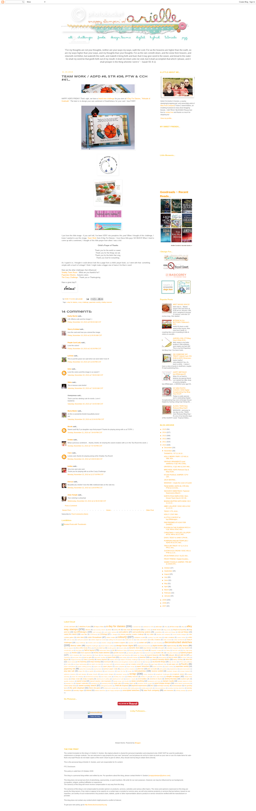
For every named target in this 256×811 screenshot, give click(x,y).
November (168, 451)
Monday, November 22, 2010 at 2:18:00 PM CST (85, 488)
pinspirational (173, 669)
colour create (110, 637)
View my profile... (166, 118)
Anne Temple (72, 495)
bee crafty (147, 629)
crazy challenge (83, 302)
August (167, 574)
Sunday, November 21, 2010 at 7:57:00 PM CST (85, 446)
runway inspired (185, 671)
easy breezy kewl (149, 648)
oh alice (68, 664)
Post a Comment (71, 506)
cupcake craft (132, 642)
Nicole (70, 426)
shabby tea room (119, 676)
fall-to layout (89, 650)
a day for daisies (72, 302)
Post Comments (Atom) (79, 514)
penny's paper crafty (110, 669)
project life (81, 671)
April (166, 587)
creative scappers (119, 642)
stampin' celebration (82, 683)
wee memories (168, 690)
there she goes (94, 688)
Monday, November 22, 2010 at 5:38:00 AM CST (85, 459)
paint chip (163, 664)
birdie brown (157, 629)
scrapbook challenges (162, 674)
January (167, 596)
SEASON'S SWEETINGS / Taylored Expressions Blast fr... (176, 492)
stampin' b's (69, 683)
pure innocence (110, 671)
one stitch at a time (95, 664)
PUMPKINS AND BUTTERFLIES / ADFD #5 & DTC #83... (176, 542)
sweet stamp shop (70, 685)
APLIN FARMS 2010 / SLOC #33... (176, 556)
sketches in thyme (156, 679)
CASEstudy (93, 634)
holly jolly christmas (172, 652)
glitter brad (139, 652)
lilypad (66, 659)
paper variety (169, 666)
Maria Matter (72, 411)
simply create (75, 679)
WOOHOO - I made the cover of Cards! (178, 483)
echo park (160, 648)
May (166, 583)
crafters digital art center (98, 639)
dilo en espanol (69, 648)
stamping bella (106, 683)
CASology (103, 634)
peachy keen (98, 669)
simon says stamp (158, 676)
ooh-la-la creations (120, 664)
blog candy (167, 629)
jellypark (171, 655)
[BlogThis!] (94, 299)
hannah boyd (149, 652)
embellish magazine (173, 648)
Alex (166, 626)
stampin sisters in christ (185, 681)
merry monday (178, 659)
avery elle (117, 629)
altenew (87, 629)
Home (108, 510)
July (166, 577)
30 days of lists (99, 626)
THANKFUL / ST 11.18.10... (174, 453)
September (168, 571)
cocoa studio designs (179, 634)
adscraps (159, 626)
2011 (164, 442)
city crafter (150, 634)
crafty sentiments (179, 639)
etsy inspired (185, 648)
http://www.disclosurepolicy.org (96, 805)
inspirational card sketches (122, 655)
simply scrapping (88, 679)
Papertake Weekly (69, 275)
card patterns (123, 632)
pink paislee (163, 669)
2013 (164, 436)
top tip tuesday (123, 688)
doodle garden (112, 648)
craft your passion (82, 639)
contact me (169, 112)
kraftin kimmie (133, 657)
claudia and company (163, 634)
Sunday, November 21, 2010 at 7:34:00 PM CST (85, 432)
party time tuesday (85, 669)
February (167, 593)
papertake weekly (95, 302)
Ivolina (70, 466)
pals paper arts (174, 664)
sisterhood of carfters (103, 679)
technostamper (177, 685)
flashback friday (122, 650)
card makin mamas (110, 632)
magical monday (76, 659)
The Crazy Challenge (70, 277)
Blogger (138, 743)
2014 (164, 432)
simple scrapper (173, 676)
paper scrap (130, 666)
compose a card (139, 637)
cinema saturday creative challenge (132, 634)
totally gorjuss (134, 688)
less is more (173, 657)
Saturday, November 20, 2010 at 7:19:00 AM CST (85, 388)
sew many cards (106, 676)
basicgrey (136, 630)
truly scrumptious (160, 688)
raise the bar (121, 671)
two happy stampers (114, 690)
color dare (80, 637)
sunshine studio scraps (145, 683)
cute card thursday (156, 642)
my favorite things (159, 662)
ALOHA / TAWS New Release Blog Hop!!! (180, 407)
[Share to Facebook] (99, 299)
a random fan (137, 626)
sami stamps (82, 674)
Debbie (70, 440)
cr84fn (190, 637)
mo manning (82, 662)
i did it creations (74, 655)
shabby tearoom (106, 302)
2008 (164, 603)
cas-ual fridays (183, 632)
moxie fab (140, 662)
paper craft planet (69, 666)
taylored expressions (139, 686)
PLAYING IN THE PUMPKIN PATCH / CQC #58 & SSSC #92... (177, 528)
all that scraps (174, 626)
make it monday (89, 659)
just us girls (88, 657)
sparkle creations (69, 681)
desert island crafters (107, 645)
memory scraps (145, 659)
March (166, 590)
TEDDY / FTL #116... (171, 511)
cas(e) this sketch (70, 634)
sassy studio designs (106, 674)
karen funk (111, 657)
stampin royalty (168, 681)
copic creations (169, 637)
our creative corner (134, 664)
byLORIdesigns (80, 632)
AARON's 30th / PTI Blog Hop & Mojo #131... (182, 339)
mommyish (107, 662)
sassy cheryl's (93, 674)
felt (113, 650)
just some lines (77, 657)
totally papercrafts (147, 688)
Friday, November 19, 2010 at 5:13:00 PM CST (84, 362)
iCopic (96, 655)
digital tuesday (171, 645)
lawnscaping (162, 657)
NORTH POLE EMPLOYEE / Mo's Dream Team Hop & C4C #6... (176, 497)
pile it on (140, 669)
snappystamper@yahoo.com (159, 775)
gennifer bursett (119, 652)
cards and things (170, 632)
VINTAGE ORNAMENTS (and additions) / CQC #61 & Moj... (175, 462)
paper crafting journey (84, 666)
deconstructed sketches (178, 642)
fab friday (79, 650)
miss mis (189, 659)
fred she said (177, 650)
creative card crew (93, 642)
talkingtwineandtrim (107, 685)
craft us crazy (70, 639)
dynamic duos (134, 648)
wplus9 (190, 690)
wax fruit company (151, 690)
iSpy (163, 655)
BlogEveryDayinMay (179, 629)
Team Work (92, 238)
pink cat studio (152, 669)
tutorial (88, 690)
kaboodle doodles (99, 657)
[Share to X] (97, 299)
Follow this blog (95, 716)
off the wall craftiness (185, 662)
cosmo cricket (181, 637)
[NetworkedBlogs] (95, 712)
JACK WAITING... (170, 480)
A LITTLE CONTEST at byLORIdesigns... (172, 518)
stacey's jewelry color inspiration (100, 681)
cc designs (114, 634)
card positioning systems (141, 632)
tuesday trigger (78, 690)
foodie (146, 650)
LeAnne (70, 356)
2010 (164, 445)
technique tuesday (163, 685)
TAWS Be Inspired (121, 686)
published (99, 671)
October (167, 568)
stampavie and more (154, 681)
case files (84, 634)
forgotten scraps (156, 650)
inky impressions (106, 655)
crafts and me (129, 639)
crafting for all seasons (115, 639)
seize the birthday (77, 676)
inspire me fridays (138, 655)
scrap (132, 673)
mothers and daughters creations (124, 662)
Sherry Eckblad (73, 329)
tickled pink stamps (110, 688)
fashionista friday (104, 650)
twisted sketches (100, 690)
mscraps (147, 662)
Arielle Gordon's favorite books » (181, 245)
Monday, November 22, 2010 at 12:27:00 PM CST (85, 474)
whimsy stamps (180, 690)
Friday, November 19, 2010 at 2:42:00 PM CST (84, 349)
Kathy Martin (72, 316)
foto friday (167, 650)
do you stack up (99, 648)
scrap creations (148, 674)
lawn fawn (152, 657)
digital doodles (158, 646)
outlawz (146, 664)
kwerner (143, 657)
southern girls (185, 679)
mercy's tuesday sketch (160, 659)
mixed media (71, 662)
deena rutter (76, 645)
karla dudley (123, 657)
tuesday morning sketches (176, 688)
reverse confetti (157, 671)
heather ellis (160, 652)
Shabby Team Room (69, 272)
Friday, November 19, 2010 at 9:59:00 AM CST (84, 322)
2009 (164, 600)
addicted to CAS (148, 626)
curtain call (143, 642)
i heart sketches (87, 655)
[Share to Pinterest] (102, 299)
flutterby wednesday (135, 650)
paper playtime (119, 666)
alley (182, 626)
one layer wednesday (80, 664)
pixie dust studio (185, 669)
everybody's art (68, 650)
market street (114, 659)
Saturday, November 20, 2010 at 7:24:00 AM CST (85, 404)
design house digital (124, 645)
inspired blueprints (153, 655)
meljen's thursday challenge (129, 659)
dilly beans (183, 645)
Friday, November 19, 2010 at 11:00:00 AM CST (85, 335)
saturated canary (121, 674)
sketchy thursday (171, 679)
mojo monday (95, 662)
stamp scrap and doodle (121, 681)
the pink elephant (77, 688)
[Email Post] (87, 299)
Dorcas (70, 482)
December (168, 448)
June (166, 580)
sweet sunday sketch (87, 685)
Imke (69, 369)
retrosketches (140, 671)
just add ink (181, 655)
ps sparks (90, 671)
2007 (164, 606)
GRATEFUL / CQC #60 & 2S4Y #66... (177, 467)
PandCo (184, 664)
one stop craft (107, 664)
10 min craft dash (69, 626)
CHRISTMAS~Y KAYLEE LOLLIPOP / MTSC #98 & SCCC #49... (177, 533)
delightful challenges (92, 645)
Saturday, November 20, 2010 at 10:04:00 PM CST (86, 419)
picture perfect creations (127, 669)
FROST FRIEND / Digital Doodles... (176, 559)
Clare (70, 453)
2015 (164, 429)
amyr (109, 629)
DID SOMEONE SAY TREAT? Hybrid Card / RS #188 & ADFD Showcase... (182, 356)
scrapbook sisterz (178, 674)
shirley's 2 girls (145, 676)
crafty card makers (141, 639)
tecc (152, 686)
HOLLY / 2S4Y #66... (171, 514)
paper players (107, 666)
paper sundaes (158, 666)
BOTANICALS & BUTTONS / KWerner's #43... (181, 322)
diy (91, 648)
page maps (154, 664)
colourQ (122, 637)
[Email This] (92, 299)
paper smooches (143, 666)
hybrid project (186, 652)
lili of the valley (185, 657)
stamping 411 (95, 683)
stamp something (137, 681)
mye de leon (173, 662)
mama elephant (102, 659)
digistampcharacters (144, 645)
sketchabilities (142, 679)
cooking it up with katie (155, 637)
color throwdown (95, 637)
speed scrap (81, 681)
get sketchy (130, 652)
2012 (164, 439)
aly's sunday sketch (99, 629)
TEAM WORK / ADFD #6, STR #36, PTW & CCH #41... (176, 487)
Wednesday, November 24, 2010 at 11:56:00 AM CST (87, 501)
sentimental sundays (92, 676)
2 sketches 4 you (84, 627)
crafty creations (155, 639)
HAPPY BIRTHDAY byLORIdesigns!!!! (180, 373)
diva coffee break (81, 648)
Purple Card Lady (74, 343)
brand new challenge (106, 99)
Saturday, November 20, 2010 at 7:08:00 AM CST (85, 375)
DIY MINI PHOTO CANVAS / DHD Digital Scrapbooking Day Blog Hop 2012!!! (181, 391)
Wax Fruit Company (167, 105)
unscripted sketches (131, 690)
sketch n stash (130, 679)
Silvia (70, 382)
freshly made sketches (102, 653)
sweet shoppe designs (162, 683)
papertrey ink (69, 669)
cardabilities (158, 632)
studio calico (117, 683)
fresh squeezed (86, 652)
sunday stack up (129, 683)
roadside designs (172, 671)
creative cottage (106, 642)
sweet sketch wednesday (182, 683)
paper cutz (97, 666)
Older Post (150, 510)
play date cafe (69, 671)
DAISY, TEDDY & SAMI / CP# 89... (176, 538)
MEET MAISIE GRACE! (181, 304)
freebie (74, 653)
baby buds (126, 629)
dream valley (123, 648)
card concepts (97, 632)
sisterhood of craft (117, 679)
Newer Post (66, 510)
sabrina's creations (70, 674)
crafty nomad (167, 639)
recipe (130, 671)
